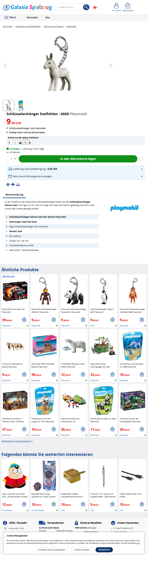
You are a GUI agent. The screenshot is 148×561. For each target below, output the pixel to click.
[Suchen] (86, 7)
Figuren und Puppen (53, 26)
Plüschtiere (7, 510)
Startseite (8, 26)
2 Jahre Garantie (120, 531)
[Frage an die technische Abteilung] (18, 184)
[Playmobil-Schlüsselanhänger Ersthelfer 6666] (10, 142)
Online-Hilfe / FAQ (16, 528)
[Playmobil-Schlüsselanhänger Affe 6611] (30, 142)
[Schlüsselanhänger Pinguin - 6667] (15, 142)
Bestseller (32, 17)
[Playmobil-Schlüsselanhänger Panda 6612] (20, 142)
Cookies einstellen (82, 549)
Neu (47, 17)
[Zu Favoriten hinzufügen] (141, 159)
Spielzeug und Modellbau (28, 26)
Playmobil (71, 26)
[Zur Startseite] (27, 7)
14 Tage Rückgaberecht (123, 528)
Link (138, 543)
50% (92, 325)
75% (63, 510)
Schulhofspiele (38, 510)
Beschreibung (14, 194)
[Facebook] (9, 184)
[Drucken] (13, 184)
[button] (76, 169)
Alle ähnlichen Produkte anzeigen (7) (17, 441)
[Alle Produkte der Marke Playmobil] (124, 207)
